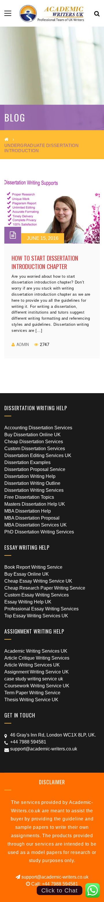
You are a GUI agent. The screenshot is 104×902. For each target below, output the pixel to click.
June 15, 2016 (42, 238)
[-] (52, 13)
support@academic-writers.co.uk (54, 877)
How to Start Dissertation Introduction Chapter (45, 262)
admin (22, 344)
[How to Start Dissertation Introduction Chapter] (52, 210)
